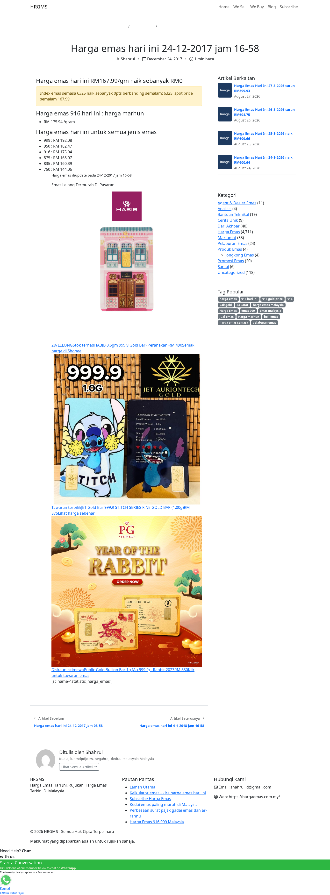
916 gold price (272, 299)
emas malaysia (270, 311)
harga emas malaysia (268, 305)
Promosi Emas (231, 260)
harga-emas (228, 299)
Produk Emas (230, 249)
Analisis (224, 208)
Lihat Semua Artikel (77, 767)
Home (224, 6)
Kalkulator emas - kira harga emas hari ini (168, 793)
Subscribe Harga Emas (150, 798)
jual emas (227, 317)
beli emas (271, 317)
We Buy (257, 6)
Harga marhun (248, 317)
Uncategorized (231, 272)
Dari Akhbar (229, 226)
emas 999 (248, 311)
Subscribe (289, 6)
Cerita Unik (228, 220)
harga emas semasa (234, 322)
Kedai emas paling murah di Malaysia (164, 804)
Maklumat (227, 237)
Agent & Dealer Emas (237, 203)
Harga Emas (143, 26)
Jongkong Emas (239, 255)
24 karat (242, 305)
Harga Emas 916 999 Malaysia (157, 821)
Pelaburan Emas (232, 243)
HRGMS (38, 6)
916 (290, 299)
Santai (223, 266)
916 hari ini (249, 299)
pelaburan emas (264, 322)
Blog (272, 6)
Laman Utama (113, 26)
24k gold (226, 305)
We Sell (239, 6)
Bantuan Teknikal (233, 214)
